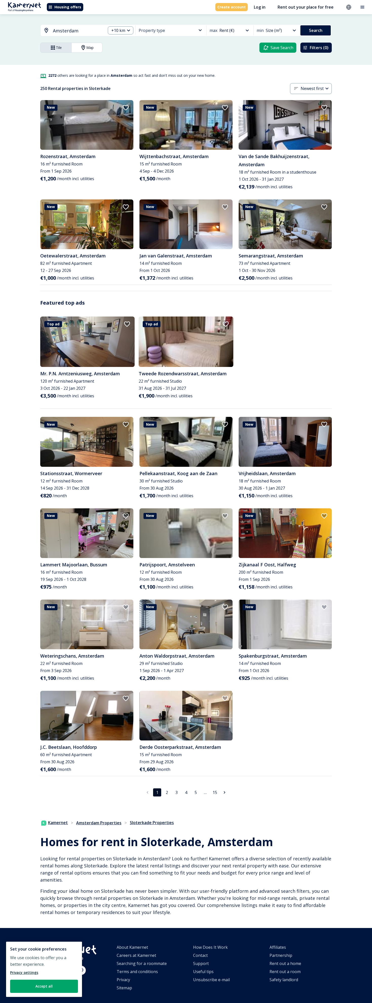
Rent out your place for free (306, 7)
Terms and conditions (137, 971)
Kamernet (58, 822)
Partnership (281, 955)
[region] (44, 969)
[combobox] (70, 31)
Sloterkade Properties (152, 822)
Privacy (123, 979)
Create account (231, 7)
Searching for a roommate (142, 963)
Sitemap (124, 988)
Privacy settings (24, 972)
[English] (349, 7)
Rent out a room (285, 971)
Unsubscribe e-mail (211, 979)
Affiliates (278, 947)
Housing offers (67, 7)
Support (201, 963)
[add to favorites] (125, 107)
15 (215, 792)
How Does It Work (210, 947)
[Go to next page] (224, 792)
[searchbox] (77, 30)
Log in (259, 7)
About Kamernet (132, 947)
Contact (200, 955)
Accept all (44, 986)
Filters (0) (319, 47)
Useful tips (203, 971)
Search (315, 30)
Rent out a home (285, 963)
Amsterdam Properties (98, 823)
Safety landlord (284, 979)
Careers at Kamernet (136, 955)
